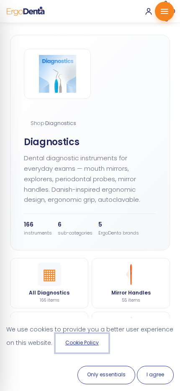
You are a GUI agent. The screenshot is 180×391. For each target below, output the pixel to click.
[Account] (149, 11)
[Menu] (164, 11)
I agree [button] (155, 374)
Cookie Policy (82, 342)
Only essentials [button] (106, 374)
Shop (37, 123)
